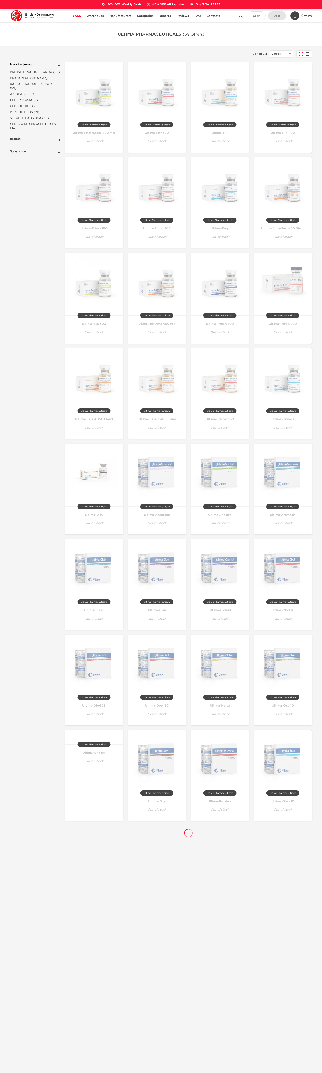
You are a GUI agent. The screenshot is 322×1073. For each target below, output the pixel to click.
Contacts (213, 16)
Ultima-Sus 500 (94, 324)
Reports (165, 16)
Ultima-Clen (157, 610)
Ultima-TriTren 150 (220, 419)
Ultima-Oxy (157, 801)
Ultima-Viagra (283, 848)
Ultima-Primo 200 (157, 228)
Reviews (182, 16)
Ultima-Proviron (220, 801)
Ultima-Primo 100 (93, 228)
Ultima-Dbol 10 (282, 610)
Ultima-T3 (219, 848)
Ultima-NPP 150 (283, 133)
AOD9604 (157, 942)
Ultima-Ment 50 (157, 133)
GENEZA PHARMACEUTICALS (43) (33, 126)
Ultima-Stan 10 (282, 801)
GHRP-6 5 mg (93, 942)
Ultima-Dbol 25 (94, 706)
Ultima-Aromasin (283, 515)
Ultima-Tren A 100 (220, 324)
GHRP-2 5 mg (93, 989)
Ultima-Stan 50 (94, 848)
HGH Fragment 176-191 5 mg (283, 895)
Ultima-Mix (220, 133)
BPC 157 (220, 989)
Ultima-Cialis (94, 610)
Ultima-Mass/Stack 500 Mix (94, 133)
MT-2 (157, 895)
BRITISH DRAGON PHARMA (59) (35, 72)
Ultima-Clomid (220, 610)
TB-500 (94, 895)
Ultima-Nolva (220, 706)
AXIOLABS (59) (22, 94)
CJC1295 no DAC (283, 942)
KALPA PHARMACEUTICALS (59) (31, 86)
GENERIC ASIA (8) (24, 100)
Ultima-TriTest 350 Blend (94, 419)
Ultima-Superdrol (157, 848)
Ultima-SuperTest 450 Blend (282, 228)
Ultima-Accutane (157, 515)
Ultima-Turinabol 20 (282, 989)
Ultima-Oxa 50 (94, 753)
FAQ (197, 16)
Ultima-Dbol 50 (157, 706)
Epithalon (157, 989)
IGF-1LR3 (220, 895)
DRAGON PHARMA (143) (29, 78)
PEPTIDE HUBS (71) (24, 112)
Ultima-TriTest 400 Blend (157, 419)
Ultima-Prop (220, 228)
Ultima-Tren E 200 (283, 324)
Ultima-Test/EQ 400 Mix (156, 324)
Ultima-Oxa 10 (283, 706)
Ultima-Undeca (282, 419)
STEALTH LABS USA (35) (29, 118)
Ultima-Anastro (220, 515)
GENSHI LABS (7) (23, 106)
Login (256, 16)
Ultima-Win (94, 515)
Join (277, 16)
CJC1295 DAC (219, 942)
